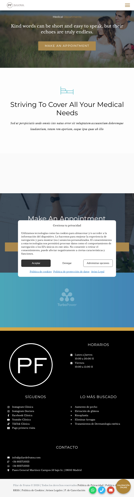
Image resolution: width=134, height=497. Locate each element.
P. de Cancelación (74, 490)
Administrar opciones (98, 263)
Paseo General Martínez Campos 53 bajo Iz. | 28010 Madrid (47, 470)
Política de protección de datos (71, 271)
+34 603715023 (20, 461)
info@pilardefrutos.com (26, 457)
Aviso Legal (97, 271)
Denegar (67, 263)
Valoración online (123, 486)
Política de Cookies (33, 490)
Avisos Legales (54, 490)
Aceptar (36, 263)
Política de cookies (41, 271)
